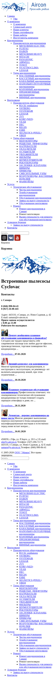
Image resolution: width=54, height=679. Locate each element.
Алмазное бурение (16, 222)
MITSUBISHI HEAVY (30, 54)
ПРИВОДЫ (25, 170)
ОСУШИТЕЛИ (27, 151)
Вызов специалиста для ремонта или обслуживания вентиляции (35, 218)
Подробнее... (8, 354)
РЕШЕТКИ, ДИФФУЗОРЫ (33, 143)
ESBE (22, 130)
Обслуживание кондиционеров (35, 198)
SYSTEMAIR (26, 111)
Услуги (10, 184)
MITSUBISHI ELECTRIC (32, 46)
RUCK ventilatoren (28, 105)
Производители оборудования (28, 103)
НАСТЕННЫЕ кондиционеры (34, 75)
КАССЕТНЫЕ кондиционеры (34, 78)
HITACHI (24, 56)
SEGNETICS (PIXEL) (30, 132)
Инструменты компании (25, 37)
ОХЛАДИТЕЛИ (27, 149)
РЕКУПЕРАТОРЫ (28, 162)
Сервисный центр (22, 27)
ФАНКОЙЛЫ (26, 181)
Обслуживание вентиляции (33, 203)
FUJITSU (24, 48)
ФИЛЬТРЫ (25, 157)
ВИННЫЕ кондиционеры (32, 97)
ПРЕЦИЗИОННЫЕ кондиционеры (29, 93)
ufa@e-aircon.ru (9, 442)
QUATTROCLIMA (29, 67)
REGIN (23, 127)
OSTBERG (24, 108)
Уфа (15, 18)
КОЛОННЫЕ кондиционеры (34, 89)
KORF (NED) (26, 119)
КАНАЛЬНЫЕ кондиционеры (35, 81)
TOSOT (23, 65)
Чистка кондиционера (30, 189)
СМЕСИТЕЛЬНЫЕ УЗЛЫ (32, 173)
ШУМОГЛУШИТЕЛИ (30, 160)
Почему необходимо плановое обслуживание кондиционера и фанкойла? (24, 336)
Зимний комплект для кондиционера (28, 364)
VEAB (22, 122)
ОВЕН (22, 135)
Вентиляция (13, 100)
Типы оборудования (23, 138)
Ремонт (17, 206)
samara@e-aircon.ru (11, 447)
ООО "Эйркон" (22, 452)
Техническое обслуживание (27, 187)
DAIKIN (23, 51)
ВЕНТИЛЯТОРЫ (28, 141)
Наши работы (20, 35)
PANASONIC (26, 59)
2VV (21, 116)
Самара (11, 16)
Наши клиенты (21, 29)
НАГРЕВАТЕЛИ (28, 146)
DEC (21, 124)
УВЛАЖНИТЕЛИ (28, 154)
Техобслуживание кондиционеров (28, 193)
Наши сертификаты (23, 32)
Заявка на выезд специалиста (34, 200)
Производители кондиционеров (29, 43)
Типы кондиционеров (24, 73)
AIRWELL (24, 62)
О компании (13, 21)
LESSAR (23, 70)
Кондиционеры (15, 40)
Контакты (12, 227)
